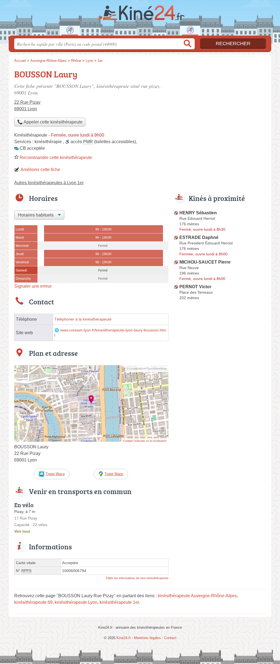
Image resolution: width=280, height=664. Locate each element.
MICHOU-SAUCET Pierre (205, 262)
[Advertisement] (220, 105)
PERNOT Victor (195, 286)
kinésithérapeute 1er (119, 602)
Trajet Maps (113, 474)
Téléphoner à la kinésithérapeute (83, 319)
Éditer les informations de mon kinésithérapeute (137, 578)
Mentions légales (147, 638)
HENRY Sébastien (198, 212)
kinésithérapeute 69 (33, 602)
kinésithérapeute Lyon (76, 602)
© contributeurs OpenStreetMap (147, 368)
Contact (170, 638)
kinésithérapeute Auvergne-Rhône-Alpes (197, 595)
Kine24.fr (140, 19)
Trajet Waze (55, 474)
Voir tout (22, 531)
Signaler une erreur (33, 286)
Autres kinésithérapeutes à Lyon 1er (49, 182)
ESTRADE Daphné (198, 237)
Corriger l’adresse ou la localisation (145, 440)
